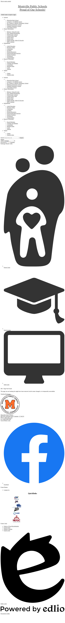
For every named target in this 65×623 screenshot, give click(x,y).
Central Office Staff (12, 36)
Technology (10, 56)
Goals (8, 67)
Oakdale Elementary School (14, 26)
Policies (9, 69)
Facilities (9, 50)
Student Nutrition (11, 54)
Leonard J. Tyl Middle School (14, 21)
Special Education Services (14, 53)
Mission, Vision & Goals (13, 32)
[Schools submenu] (4, 19)
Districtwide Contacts (12, 34)
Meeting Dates (10, 66)
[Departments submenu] (4, 105)
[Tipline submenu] (4, 72)
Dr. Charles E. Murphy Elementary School (17, 23)
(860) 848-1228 (8, 417)
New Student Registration (13, 33)
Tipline (8, 73)
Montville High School (12, 20)
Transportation (10, 57)
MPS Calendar (10, 42)
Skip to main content (6, 1)
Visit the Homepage (6, 394)
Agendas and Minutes (12, 63)
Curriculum (10, 49)
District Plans (10, 37)
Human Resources (11, 52)
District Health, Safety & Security (15, 40)
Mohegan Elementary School (14, 24)
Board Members (11, 62)
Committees (10, 65)
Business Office (11, 47)
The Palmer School (12, 27)
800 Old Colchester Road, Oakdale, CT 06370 (12, 416)
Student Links (10, 75)
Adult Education (11, 46)
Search (2, 137)
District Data (10, 39)
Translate (12, 142)
